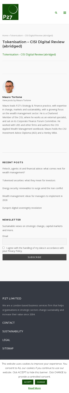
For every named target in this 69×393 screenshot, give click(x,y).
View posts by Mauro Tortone (16, 100)
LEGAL (6, 340)
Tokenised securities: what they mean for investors (28, 180)
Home (5, 35)
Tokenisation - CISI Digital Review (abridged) (29, 54)
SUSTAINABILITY (12, 331)
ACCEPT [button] (27, 382)
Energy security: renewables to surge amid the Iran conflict (32, 188)
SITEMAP (7, 348)
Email (5, 236)
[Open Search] (56, 12)
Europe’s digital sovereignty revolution (22, 207)
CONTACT (8, 322)
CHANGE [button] (41, 382)
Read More (34, 388)
